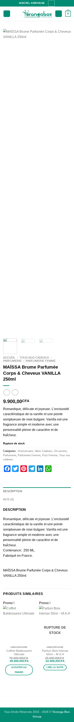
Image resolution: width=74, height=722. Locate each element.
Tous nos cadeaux (34, 357)
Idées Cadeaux (43, 451)
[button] (51, 3)
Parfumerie (12, 360)
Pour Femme (50, 455)
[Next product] (6, 392)
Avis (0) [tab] (8, 499)
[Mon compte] (58, 13)
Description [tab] (12, 491)
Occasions (60, 451)
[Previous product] (15, 392)
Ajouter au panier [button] (19, 669)
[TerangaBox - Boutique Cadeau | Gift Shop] (37, 14)
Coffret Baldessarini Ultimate (19, 652)
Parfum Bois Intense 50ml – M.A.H (55, 652)
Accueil (9, 357)
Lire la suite (54, 667)
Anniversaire (25, 451)
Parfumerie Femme (41, 360)
